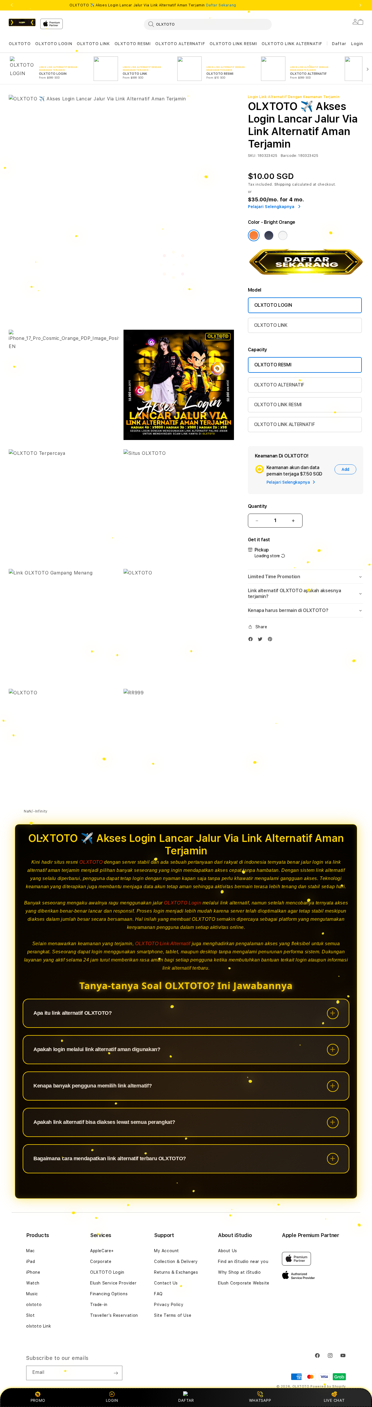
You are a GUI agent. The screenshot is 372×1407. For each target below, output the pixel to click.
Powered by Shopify (328, 1386)
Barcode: (289, 156)
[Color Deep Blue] (268, 235)
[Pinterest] (271, 640)
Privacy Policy (168, 1304)
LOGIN (112, 1400)
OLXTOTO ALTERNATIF (180, 43)
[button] (20, 43)
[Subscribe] (115, 1373)
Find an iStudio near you (243, 1261)
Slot (30, 1315)
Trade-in (99, 1304)
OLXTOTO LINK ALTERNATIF (292, 43)
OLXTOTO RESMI (133, 43)
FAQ (158, 1293)
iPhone (33, 1272)
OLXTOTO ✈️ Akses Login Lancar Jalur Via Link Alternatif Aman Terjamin (152, 5)
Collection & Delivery (176, 1261)
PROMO (38, 1400)
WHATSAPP (260, 1400)
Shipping (282, 184)
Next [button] (360, 5)
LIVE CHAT (334, 1400)
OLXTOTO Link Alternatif (162, 943)
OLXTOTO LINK (93, 43)
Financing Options (109, 1293)
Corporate (100, 1261)
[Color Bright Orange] (254, 235)
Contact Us (166, 1283)
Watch (33, 1283)
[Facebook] (252, 640)
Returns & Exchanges (176, 1272)
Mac (30, 1250)
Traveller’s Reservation (114, 1315)
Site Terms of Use (172, 1315)
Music (32, 1293)
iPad (30, 1261)
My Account (166, 1250)
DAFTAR (186, 1400)
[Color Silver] (282, 235)
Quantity (257, 506)
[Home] (22, 22)
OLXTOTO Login (182, 902)
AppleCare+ (102, 1250)
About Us (227, 1250)
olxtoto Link (38, 1326)
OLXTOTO (20, 43)
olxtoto (34, 1304)
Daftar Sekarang (221, 5)
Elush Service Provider (113, 1283)
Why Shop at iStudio (239, 1272)
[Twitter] (261, 640)
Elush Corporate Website (243, 1283)
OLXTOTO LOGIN (53, 43)
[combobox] (208, 24)
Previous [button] (12, 5)
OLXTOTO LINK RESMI (233, 43)
